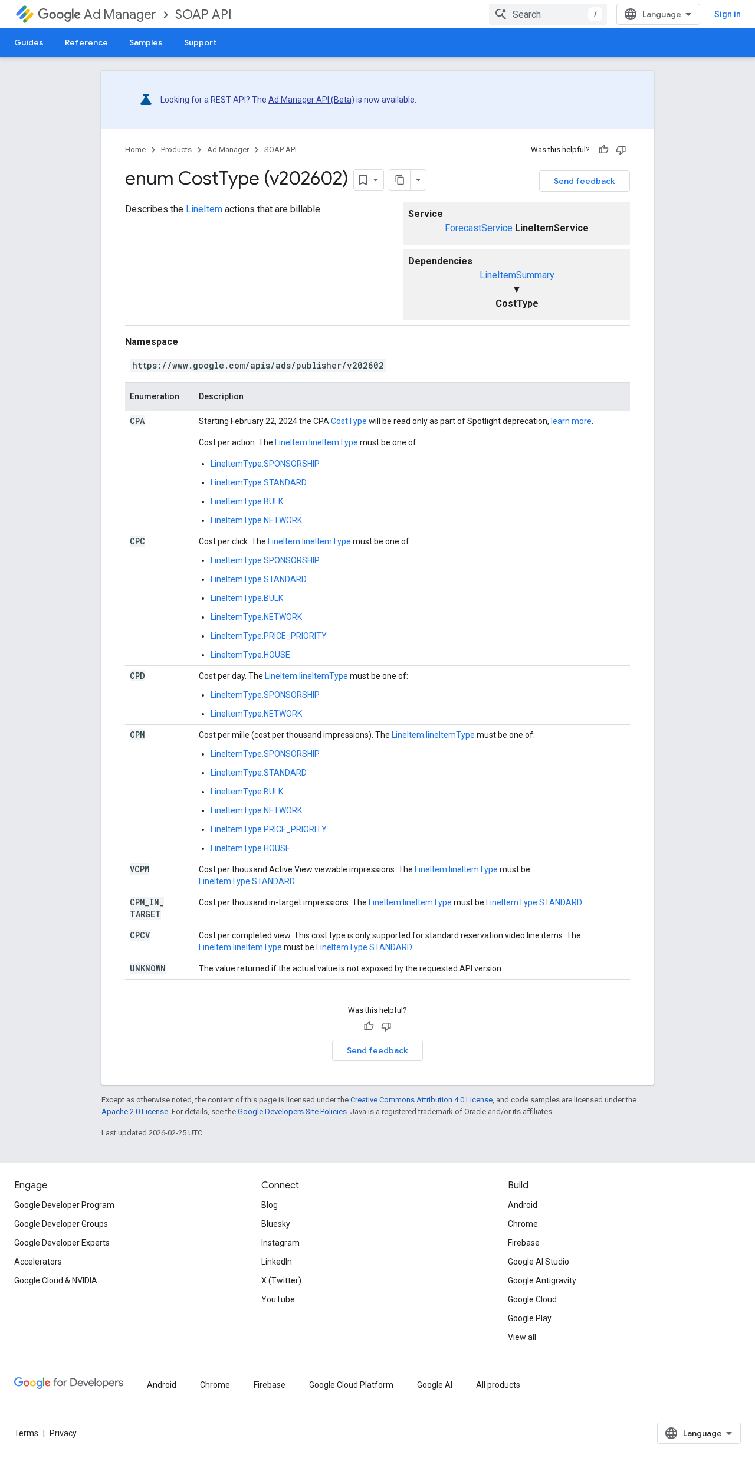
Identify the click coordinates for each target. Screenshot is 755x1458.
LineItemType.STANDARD (259, 482)
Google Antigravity (542, 1280)
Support (200, 42)
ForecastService (479, 228)
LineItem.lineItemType (316, 442)
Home (135, 149)
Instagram (280, 1242)
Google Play (530, 1318)
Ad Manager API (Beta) (311, 99)
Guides (29, 42)
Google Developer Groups (61, 1224)
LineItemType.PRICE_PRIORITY (269, 636)
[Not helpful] (621, 150)
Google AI (434, 1385)
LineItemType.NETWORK (256, 520)
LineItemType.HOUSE (250, 654)
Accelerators (38, 1261)
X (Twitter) (281, 1280)
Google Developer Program (64, 1205)
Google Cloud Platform (351, 1385)
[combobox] (548, 14)
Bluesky (275, 1224)
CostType (349, 421)
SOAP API (203, 14)
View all (522, 1337)
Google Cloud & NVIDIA (55, 1280)
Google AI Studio (538, 1261)
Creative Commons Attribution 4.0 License (421, 1099)
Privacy (63, 1433)
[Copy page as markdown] (400, 180)
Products (176, 149)
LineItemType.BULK (247, 501)
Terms (26, 1433)
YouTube (278, 1299)
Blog (269, 1205)
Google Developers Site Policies (292, 1111)
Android (522, 1205)
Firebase (524, 1242)
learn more (571, 421)
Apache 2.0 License (134, 1111)
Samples (146, 42)
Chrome (523, 1224)
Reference (86, 42)
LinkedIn (276, 1261)
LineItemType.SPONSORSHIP (265, 463)
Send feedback (584, 181)
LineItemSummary (517, 275)
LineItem (204, 209)
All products (498, 1385)
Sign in (727, 14)
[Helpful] (603, 150)
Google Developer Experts (62, 1242)
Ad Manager (120, 14)
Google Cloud (532, 1299)
